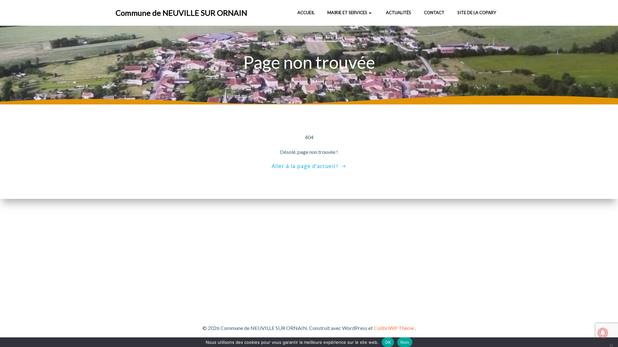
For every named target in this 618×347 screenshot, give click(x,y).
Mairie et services (347, 12)
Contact (434, 12)
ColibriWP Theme (394, 328)
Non (404, 342)
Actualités (398, 12)
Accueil (305, 12)
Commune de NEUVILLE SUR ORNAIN (181, 12)
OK (388, 342)
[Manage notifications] (603, 333)
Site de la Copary (476, 12)
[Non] (610, 344)
